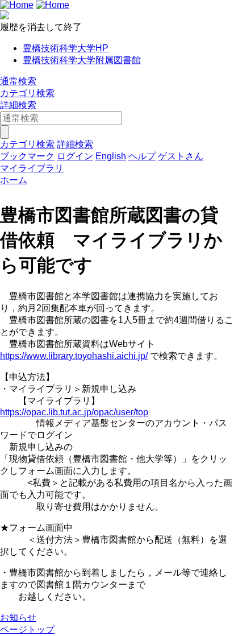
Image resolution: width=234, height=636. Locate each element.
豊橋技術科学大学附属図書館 (82, 60)
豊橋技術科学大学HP (65, 48)
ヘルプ (142, 156)
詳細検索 (18, 105)
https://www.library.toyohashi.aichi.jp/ (74, 356)
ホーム (13, 180)
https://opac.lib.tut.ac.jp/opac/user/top (74, 412)
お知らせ (18, 617)
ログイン (75, 156)
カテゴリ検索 (27, 93)
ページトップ (27, 629)
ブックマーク (27, 156)
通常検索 (18, 81)
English (110, 156)
